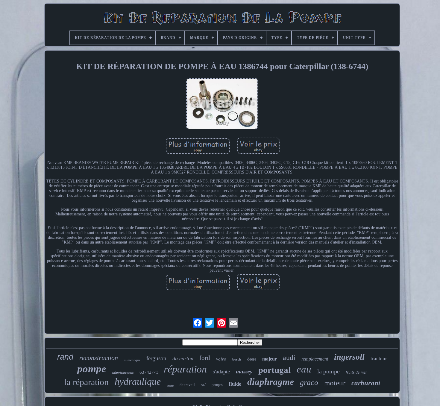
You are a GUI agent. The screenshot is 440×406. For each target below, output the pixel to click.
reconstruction (98, 357)
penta (170, 385)
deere (251, 359)
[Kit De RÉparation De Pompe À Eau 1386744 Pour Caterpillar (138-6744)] (222, 104)
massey (244, 371)
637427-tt (148, 372)
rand (65, 356)
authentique (132, 360)
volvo (221, 359)
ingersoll (349, 356)
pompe (91, 369)
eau (304, 369)
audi (289, 357)
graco (309, 382)
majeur (269, 358)
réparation (185, 369)
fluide (235, 384)
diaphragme (270, 381)
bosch (236, 359)
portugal (274, 370)
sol (203, 384)
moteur (334, 383)
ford (204, 357)
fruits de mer (356, 372)
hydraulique (138, 381)
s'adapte (221, 372)
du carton (182, 358)
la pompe (328, 371)
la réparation (86, 382)
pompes (217, 385)
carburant (365, 383)
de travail (187, 384)
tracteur (379, 358)
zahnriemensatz (122, 372)
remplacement (314, 358)
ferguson (156, 358)
